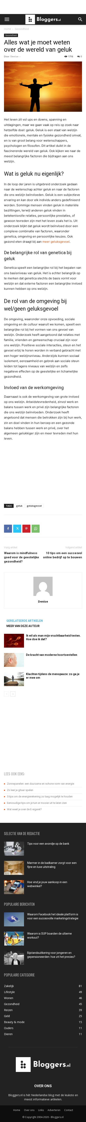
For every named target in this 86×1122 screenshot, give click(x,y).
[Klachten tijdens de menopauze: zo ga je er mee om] (14, 679)
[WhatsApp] (36, 529)
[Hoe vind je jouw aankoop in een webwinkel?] (14, 887)
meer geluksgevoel (56, 242)
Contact (68, 1110)
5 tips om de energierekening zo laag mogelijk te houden (40, 796)
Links (41, 1110)
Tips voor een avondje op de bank (48, 843)
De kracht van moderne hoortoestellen (51, 654)
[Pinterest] (26, 529)
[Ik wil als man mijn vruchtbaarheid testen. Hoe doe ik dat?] (14, 641)
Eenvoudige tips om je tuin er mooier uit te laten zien (37, 802)
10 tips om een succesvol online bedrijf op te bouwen (62, 555)
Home (7, 29)
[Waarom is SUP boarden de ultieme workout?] (14, 939)
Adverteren (54, 1110)
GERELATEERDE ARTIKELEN (24, 620)
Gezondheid (22, 29)
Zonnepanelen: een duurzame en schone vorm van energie (40, 783)
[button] (6, 19)
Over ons (29, 1110)
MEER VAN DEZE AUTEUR (23, 626)
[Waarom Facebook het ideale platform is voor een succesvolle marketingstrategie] (14, 919)
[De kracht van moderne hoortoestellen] (14, 660)
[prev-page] (6, 693)
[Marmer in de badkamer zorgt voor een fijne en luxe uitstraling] (14, 868)
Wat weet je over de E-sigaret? (24, 809)
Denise (14, 56)
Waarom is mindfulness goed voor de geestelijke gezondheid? (21, 557)
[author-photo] (43, 596)
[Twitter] (17, 529)
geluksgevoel (34, 505)
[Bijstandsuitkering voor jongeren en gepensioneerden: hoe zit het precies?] (14, 958)
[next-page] (12, 693)
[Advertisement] (43, 7)
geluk (19, 505)
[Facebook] (8, 529)
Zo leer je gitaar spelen (20, 790)
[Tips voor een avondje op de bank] (14, 849)
